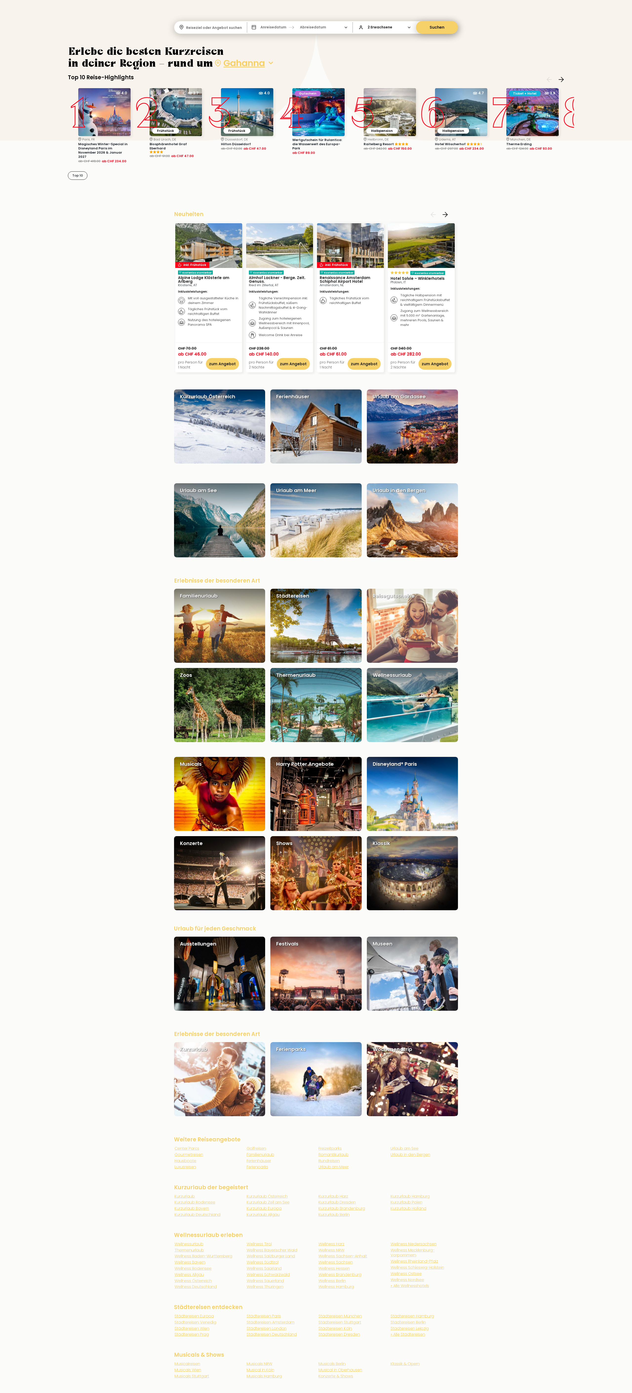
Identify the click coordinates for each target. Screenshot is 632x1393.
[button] (300, 27)
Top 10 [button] (77, 175)
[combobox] (186, 27)
